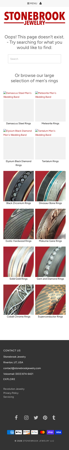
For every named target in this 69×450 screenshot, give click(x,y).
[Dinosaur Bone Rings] (50, 186)
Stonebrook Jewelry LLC (38, 441)
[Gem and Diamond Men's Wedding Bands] (50, 262)
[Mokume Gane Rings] (50, 224)
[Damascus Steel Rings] (18, 106)
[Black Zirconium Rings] (18, 186)
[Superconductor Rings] (50, 300)
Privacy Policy (10, 393)
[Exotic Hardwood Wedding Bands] (18, 224)
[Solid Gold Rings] (18, 262)
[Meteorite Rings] (50, 106)
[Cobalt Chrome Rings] (18, 300)
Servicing (8, 396)
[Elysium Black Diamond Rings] (18, 144)
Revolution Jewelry (13, 388)
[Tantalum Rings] (50, 144)
